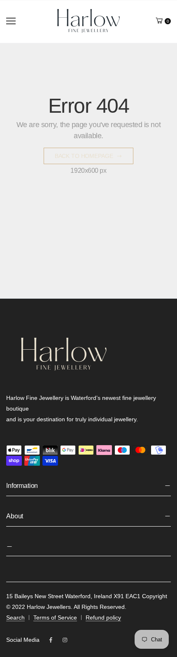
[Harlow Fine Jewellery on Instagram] (65, 640)
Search (15, 617)
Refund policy (103, 617)
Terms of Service (55, 617)
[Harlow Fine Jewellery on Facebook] (51, 640)
